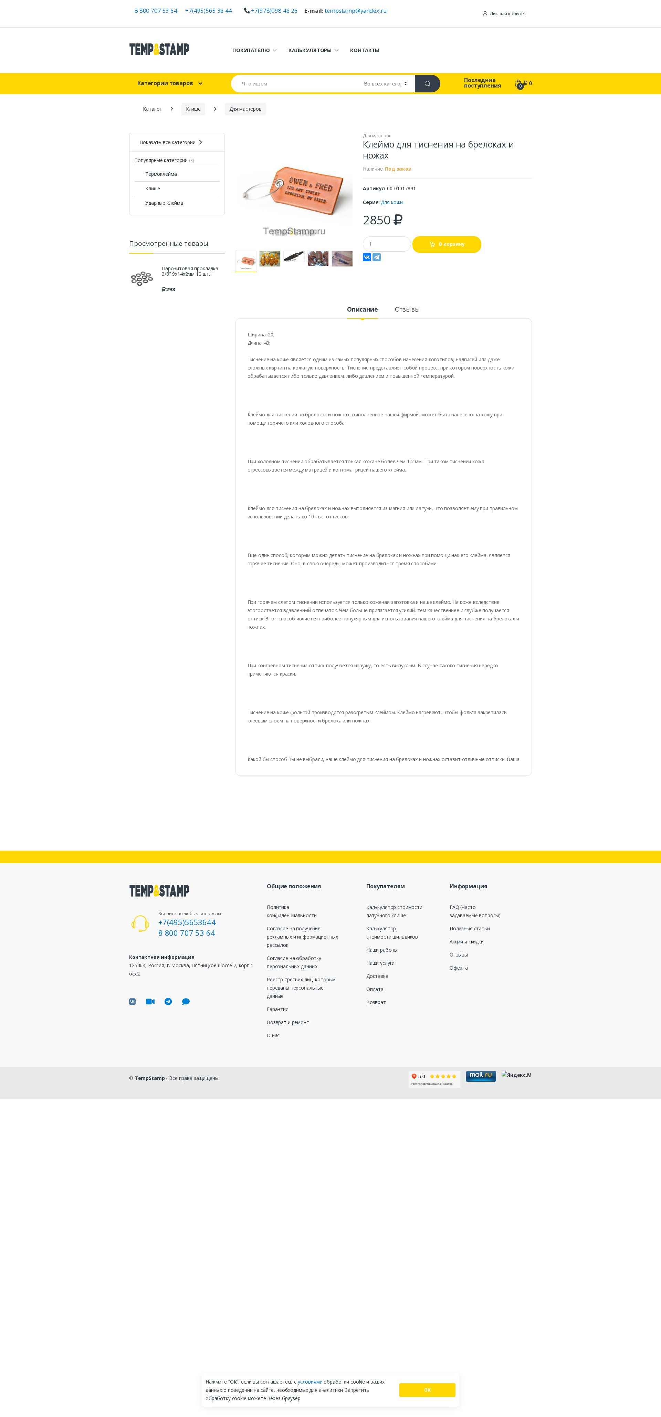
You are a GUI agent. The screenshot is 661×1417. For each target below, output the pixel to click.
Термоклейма (161, 174)
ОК (427, 1390)
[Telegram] (377, 257)
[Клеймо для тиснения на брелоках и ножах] (294, 192)
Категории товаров (165, 83)
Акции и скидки (467, 941)
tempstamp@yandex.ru (356, 10)
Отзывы (407, 309)
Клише (152, 188)
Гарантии (277, 1009)
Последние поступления (482, 82)
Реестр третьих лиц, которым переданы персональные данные (301, 987)
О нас (273, 1035)
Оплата (375, 989)
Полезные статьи (470, 928)
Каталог (152, 108)
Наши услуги (380, 963)
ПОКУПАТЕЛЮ (251, 50)
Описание (362, 309)
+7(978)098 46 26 (274, 10)
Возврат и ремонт (288, 1022)
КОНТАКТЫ (364, 50)
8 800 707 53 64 (156, 10)
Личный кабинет (508, 13)
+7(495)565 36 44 (208, 10)
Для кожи (392, 202)
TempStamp (150, 1078)
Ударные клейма (164, 203)
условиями (311, 1381)
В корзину (452, 244)
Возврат (376, 1002)
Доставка (377, 976)
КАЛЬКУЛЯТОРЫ (310, 50)
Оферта (459, 967)
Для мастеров (377, 136)
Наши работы (382, 950)
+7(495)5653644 (187, 922)
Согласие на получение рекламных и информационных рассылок (302, 936)
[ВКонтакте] (367, 257)
